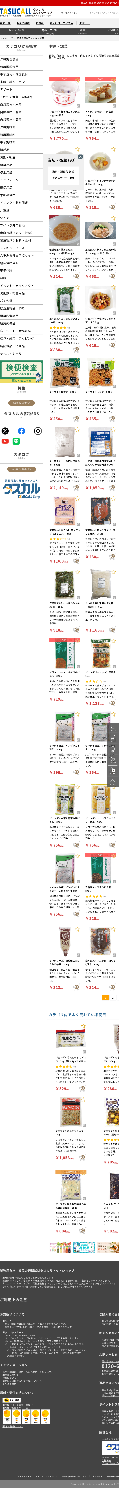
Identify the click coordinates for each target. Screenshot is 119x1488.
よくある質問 (9, 1383)
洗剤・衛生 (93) (62, 160)
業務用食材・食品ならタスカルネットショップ (39, 1476)
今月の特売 (23, 23)
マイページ (112, 730)
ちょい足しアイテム (61, 23)
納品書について (10, 1374)
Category (21, 49)
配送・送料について (12, 1426)
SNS (21, 417)
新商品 (40, 23)
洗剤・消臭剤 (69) (63, 171)
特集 (82, 30)
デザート (84, 23)
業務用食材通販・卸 (71, 1476)
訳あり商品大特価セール (94, 1476)
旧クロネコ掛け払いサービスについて (22, 1380)
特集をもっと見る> (21, 403)
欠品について (9, 1377)
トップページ (16, 30)
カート (113, 741)
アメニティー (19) (63, 177)
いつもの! (113, 762)
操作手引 (113, 773)
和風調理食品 (23, 38)
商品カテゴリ (49, 30)
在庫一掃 (5, 23)
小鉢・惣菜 (38, 38)
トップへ (113, 784)
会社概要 (106, 1460)
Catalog (22, 457)
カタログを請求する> (21, 469)
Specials (21, 391)
